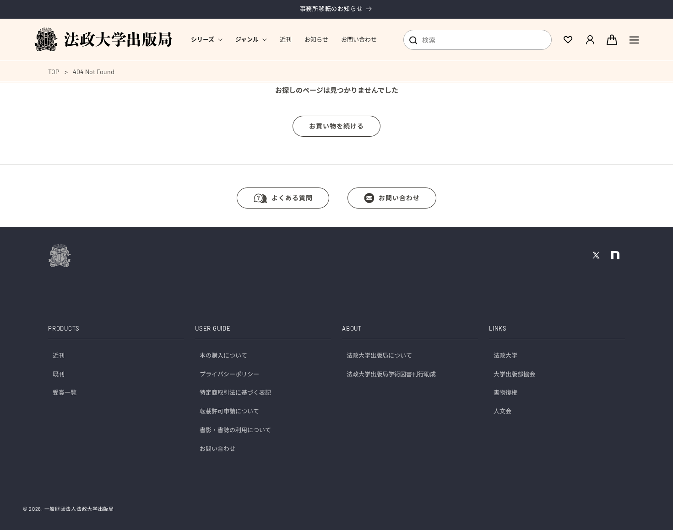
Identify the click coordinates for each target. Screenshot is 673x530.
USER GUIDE (213, 328)
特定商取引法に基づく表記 (235, 392)
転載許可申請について (229, 411)
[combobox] (477, 40)
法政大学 (505, 355)
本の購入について (223, 355)
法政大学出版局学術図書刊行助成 (391, 374)
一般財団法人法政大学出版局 (79, 509)
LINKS (498, 328)
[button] (207, 39)
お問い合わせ (399, 198)
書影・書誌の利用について (235, 430)
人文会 (502, 411)
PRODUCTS (64, 328)
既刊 (59, 374)
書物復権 (505, 392)
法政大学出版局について (379, 355)
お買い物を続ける (336, 126)
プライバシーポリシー (229, 374)
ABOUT (352, 328)
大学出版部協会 (514, 374)
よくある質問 (292, 198)
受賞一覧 (64, 392)
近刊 (59, 355)
